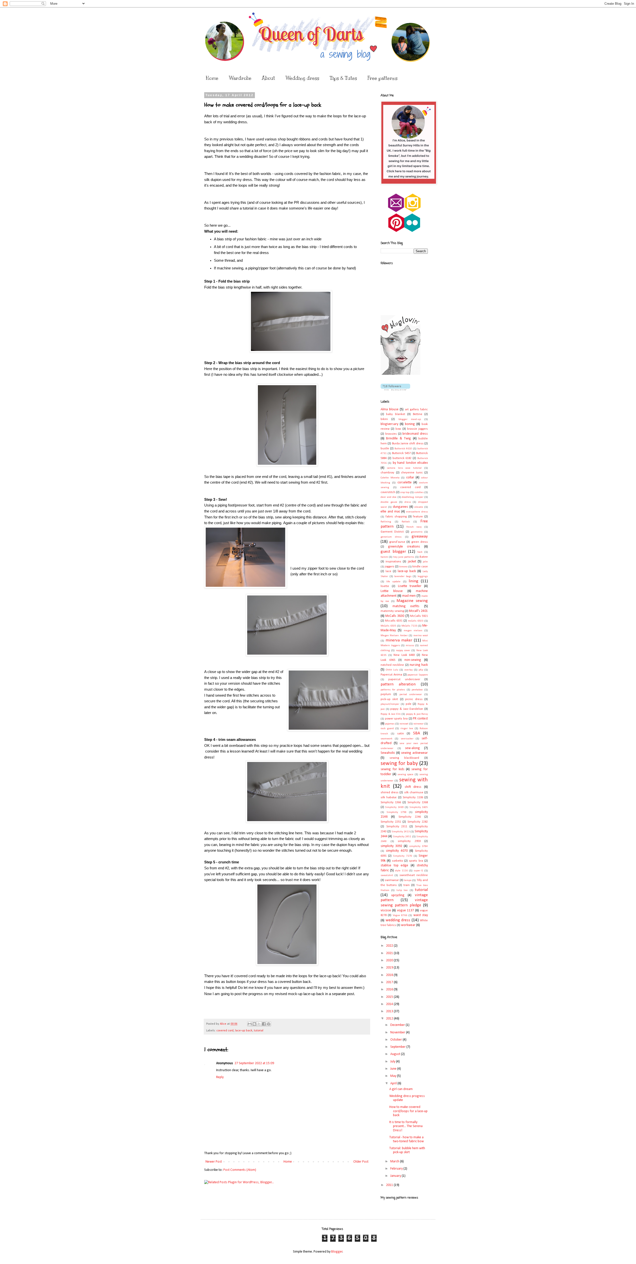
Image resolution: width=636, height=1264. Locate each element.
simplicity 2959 (409, 841)
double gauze (389, 502)
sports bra (416, 860)
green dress (419, 542)
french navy (414, 527)
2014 (390, 1004)
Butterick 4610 (403, 448)
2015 (390, 997)
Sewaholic (388, 753)
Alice (223, 1023)
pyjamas (390, 723)
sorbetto (397, 860)
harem (384, 557)
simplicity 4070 (396, 851)
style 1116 (401, 870)
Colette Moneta (390, 477)
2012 (390, 1018)
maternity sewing (392, 611)
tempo (407, 880)
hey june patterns (403, 557)
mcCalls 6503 (415, 621)
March (395, 1161)
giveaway (420, 536)
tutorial (258, 1030)
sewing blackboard (404, 758)
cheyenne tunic (412, 472)
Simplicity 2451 (402, 836)
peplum (386, 694)
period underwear (410, 694)
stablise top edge (394, 865)
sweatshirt (387, 875)
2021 (390, 953)
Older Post (360, 1162)
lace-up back (243, 1030)
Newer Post (213, 1162)
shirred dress (389, 792)
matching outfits (406, 606)
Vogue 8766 (400, 915)
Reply (220, 1077)
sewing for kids (392, 769)
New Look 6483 (404, 655)
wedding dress (398, 920)
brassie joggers (417, 428)
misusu (410, 645)
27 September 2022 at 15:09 (254, 1063)
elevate (418, 507)
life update (393, 581)
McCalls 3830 (394, 616)
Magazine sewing (412, 601)
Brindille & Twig (398, 438)
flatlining (386, 521)
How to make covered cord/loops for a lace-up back (408, 1111)
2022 (390, 946)
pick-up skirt (389, 699)
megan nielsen (413, 630)
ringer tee (406, 728)
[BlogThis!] (254, 1023)
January (396, 1176)
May (393, 1076)
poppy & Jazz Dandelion (406, 709)
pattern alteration (398, 684)
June (393, 1069)
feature (418, 516)
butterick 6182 (402, 458)
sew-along (412, 748)
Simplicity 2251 (391, 821)
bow (398, 428)
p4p (421, 670)
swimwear (392, 880)
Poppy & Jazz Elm (391, 714)
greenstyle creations (404, 546)
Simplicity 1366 (391, 802)
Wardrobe (240, 78)
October (396, 1040)
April (394, 1083)
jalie (425, 561)
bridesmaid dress (415, 434)
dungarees (400, 507)
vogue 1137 (405, 910)
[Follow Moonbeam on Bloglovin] (400, 374)
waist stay (420, 915)
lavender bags (402, 576)
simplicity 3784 (418, 846)
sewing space (406, 774)
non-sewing (412, 660)
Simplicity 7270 (402, 856)
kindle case (420, 566)
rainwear (418, 723)
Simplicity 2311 (396, 826)
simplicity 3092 (391, 846)
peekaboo (417, 689)
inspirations (393, 561)
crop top (404, 492)
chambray (387, 472)
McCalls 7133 (409, 626)
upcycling (397, 895)
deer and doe (389, 497)
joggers (389, 566)
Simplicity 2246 (409, 816)
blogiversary (389, 424)
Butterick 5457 (401, 453)
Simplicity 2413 (401, 831)
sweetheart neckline (413, 875)
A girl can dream (401, 1089)
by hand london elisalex (410, 463)
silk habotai (389, 797)
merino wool (420, 635)
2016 (390, 989)
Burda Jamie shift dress (408, 443)
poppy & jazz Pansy (417, 714)
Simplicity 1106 (413, 797)
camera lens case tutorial (404, 468)
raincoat (403, 723)
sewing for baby (399, 763)
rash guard (387, 728)
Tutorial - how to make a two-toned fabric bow (406, 1139)
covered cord (225, 1030)
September (398, 1047)
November (398, 1032)
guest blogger (393, 551)
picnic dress (413, 699)
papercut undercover (404, 679)
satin (400, 733)
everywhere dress (417, 511)
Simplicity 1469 (394, 807)
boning (410, 424)
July (393, 1061)
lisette (385, 586)
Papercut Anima (391, 674)
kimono (403, 566)
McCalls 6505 (388, 626)
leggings (423, 576)
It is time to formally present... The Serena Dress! (406, 1126)
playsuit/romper (390, 704)
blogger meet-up (409, 419)
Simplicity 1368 (417, 802)
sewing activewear (414, 753)
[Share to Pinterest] (268, 1023)
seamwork (386, 738)
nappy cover (403, 650)
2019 (390, 967)
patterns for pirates (393, 689)
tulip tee (402, 890)
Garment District (392, 531)
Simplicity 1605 (418, 807)
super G (418, 870)
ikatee (423, 556)
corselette (405, 482)
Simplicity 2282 (417, 821)
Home (212, 78)
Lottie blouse (392, 591)
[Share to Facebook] (263, 1023)
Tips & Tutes (343, 78)
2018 (390, 975)
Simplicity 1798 (396, 812)
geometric (417, 532)
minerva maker (399, 640)
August (395, 1054)
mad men (409, 596)
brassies (391, 433)
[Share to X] (259, 1023)
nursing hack (419, 665)
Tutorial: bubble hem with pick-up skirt (407, 1150)
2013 (390, 1011)
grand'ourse (397, 542)
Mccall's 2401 (418, 611)
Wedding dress (302, 78)
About (268, 78)
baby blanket (395, 414)
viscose (386, 910)
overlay (408, 670)
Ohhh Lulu (392, 670)
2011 (390, 1185)
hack (419, 552)
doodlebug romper (412, 497)
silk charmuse (413, 792)
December (398, 1025)
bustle (385, 448)
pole (408, 704)
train (406, 885)
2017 (390, 982)
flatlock (406, 521)
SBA (416, 733)
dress (407, 502)
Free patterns (382, 78)
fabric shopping (396, 516)
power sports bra (396, 718)
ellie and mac (390, 511)
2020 (390, 960)
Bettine (417, 414)
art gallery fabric (416, 409)
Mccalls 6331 (393, 620)
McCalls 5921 (419, 616)
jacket (412, 561)
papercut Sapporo (417, 675)
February (396, 1169)
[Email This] (249, 1023)
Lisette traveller (410, 586)
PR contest (420, 718)
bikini (384, 419)
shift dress (413, 787)
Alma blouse (389, 409)
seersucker (407, 738)
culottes (419, 492)
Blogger (337, 1252)
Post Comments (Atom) (239, 1170)
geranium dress (391, 537)
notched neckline (392, 665)
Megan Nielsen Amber (394, 635)
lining (413, 581)
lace (388, 571)
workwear (408, 925)
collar (410, 477)
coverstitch (388, 492)
